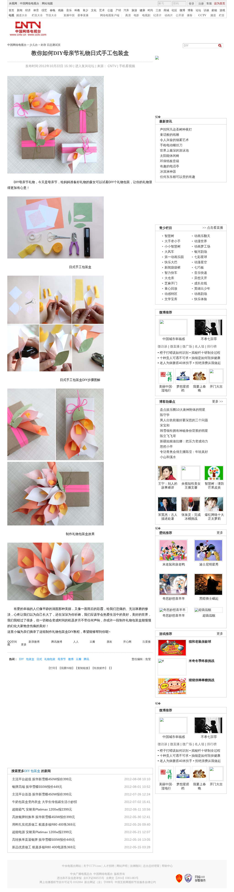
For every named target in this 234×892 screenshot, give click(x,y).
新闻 (19, 10)
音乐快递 (200, 273)
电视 (11, 15)
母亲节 (62, 659)
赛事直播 (82, 15)
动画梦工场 (202, 246)
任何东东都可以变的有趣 (177, 177)
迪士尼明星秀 (208, 564)
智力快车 (171, 273)
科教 (77, 10)
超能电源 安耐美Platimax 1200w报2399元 (42, 832)
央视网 (13, 3)
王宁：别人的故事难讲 (167, 486)
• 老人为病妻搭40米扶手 (175, 363)
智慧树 (169, 236)
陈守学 (165, 415)
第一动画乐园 (174, 257)
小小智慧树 (173, 246)
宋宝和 (165, 425)
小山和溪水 (168, 457)
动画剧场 (200, 294)
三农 (158, 10)
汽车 (126, 10)
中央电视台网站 (71, 866)
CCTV (202, 15)
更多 (220, 532)
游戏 (222, 10)
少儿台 (33, 44)
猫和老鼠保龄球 (200, 641)
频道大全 (21, 15)
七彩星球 (200, 257)
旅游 (134, 10)
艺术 (102, 10)
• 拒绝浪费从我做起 (207, 363)
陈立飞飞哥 (168, 436)
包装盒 (30, 659)
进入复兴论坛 (84, 66)
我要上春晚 (199, 388)
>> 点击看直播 (212, 227)
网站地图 (47, 3)
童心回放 (171, 288)
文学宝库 (171, 299)
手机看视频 (127, 66)
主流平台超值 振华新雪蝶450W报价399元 (42, 779)
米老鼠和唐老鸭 (173, 564)
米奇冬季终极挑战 (201, 661)
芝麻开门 (171, 283)
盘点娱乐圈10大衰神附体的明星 (182, 409)
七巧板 (199, 267)
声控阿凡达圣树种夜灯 (176, 129)
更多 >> (217, 401)
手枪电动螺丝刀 (171, 145)
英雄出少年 (202, 288)
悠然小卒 (166, 446)
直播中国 (69, 15)
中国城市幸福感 (173, 339)
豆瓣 (78, 659)
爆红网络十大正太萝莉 (214, 517)
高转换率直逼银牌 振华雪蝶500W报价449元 (43, 839)
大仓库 (169, 278)
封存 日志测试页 (51, 44)
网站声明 (122, 866)
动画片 (169, 15)
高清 (128, 15)
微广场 (187, 346)
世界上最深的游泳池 (174, 150)
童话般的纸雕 (169, 134)
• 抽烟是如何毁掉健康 (204, 358)
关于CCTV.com (92, 866)
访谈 (206, 10)
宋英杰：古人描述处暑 (167, 517)
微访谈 (162, 346)
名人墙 (199, 346)
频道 (213, 15)
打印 (53, 668)
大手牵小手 (173, 241)
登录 (191, 3)
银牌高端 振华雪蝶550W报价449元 (37, 787)
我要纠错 (66, 668)
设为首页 (219, 3)
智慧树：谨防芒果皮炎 (214, 486)
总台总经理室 (151, 866)
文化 (93, 10)
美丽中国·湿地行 (166, 388)
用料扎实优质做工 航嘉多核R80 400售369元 (44, 824)
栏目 (221, 15)
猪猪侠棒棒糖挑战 (201, 680)
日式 (39, 659)
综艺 (44, 10)
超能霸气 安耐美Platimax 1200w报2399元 (42, 809)
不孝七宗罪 (209, 339)
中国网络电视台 (29, 3)
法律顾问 (135, 866)
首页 (11, 10)
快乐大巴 (171, 262)
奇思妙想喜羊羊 (173, 598)
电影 (136, 15)
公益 (110, 10)
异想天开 (200, 278)
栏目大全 (37, 15)
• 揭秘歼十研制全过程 (204, 352)
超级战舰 (208, 615)
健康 (142, 10)
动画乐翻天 (202, 236)
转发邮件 (99, 668)
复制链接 (82, 668)
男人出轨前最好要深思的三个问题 (184, 420)
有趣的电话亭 (169, 166)
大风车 (169, 251)
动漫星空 (200, 262)
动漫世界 (200, 241)
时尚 (150, 10)
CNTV (112, 66)
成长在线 (200, 283)
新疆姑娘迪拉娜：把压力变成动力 (184, 441)
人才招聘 (108, 866)
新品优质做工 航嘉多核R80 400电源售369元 (44, 847)
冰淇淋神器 (168, 171)
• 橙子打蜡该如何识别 (173, 352)
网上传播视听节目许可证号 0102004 (61, 882)
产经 (118, 10)
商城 (166, 10)
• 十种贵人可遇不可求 (173, 358)
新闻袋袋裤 (173, 267)
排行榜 (212, 346)
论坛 (198, 10)
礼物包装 (49, 659)
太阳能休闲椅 (169, 156)
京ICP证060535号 (93, 878)
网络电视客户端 (109, 15)
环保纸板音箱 (169, 161)
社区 (174, 10)
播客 (189, 15)
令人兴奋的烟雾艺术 (174, 140)
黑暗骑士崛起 (208, 598)
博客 (190, 10)
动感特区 (171, 294)
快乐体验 (200, 299)
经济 (28, 10)
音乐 (69, 10)
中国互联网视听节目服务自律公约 (135, 882)
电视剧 (146, 15)
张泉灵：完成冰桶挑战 (191, 517)
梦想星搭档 (182, 388)
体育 (36, 10)
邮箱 (214, 10)
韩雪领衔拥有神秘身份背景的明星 (184, 430)
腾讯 (86, 659)
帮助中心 (167, 866)
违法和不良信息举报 (69, 878)
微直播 (175, 346)
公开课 (180, 15)
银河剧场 (200, 251)
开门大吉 (216, 386)
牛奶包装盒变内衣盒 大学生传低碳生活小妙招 (44, 802)
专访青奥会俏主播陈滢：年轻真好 (184, 452)
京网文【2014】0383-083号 (122, 878)
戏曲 (61, 10)
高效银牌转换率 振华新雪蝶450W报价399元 (43, 817)
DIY (21, 659)
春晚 (52, 10)
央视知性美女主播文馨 (191, 486)
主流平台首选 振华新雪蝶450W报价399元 (42, 794)
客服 (209, 3)
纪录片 (157, 15)
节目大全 (51, 15)
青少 (85, 10)
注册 (201, 3)
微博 (182, 10)
